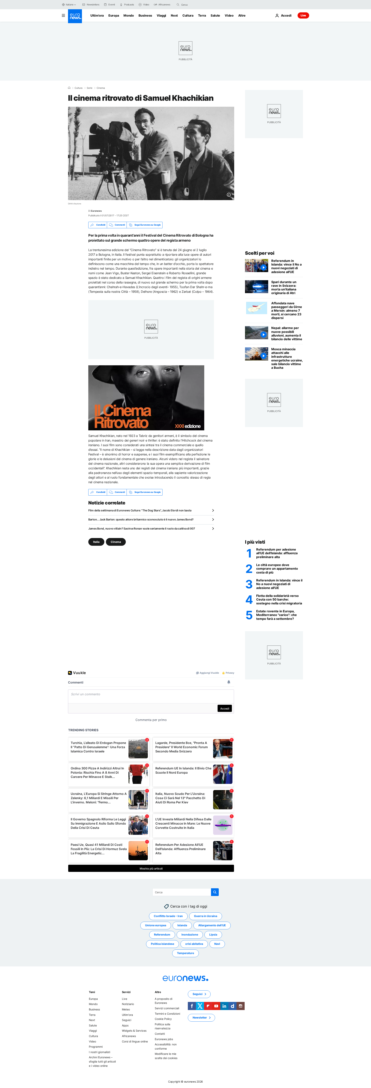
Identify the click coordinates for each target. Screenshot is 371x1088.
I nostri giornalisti (99, 1051)
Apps (125, 1025)
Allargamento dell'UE (212, 925)
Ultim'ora (97, 15)
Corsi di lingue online (135, 1041)
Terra (202, 15)
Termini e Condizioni (167, 1013)
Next (174, 15)
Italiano (69, 4)
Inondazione (189, 934)
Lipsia (213, 934)
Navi (217, 943)
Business (145, 15)
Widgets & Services (134, 1030)
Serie (89, 88)
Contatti (160, 1033)
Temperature (185, 953)
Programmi (96, 1046)
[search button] (178, 5)
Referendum (162, 934)
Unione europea (155, 925)
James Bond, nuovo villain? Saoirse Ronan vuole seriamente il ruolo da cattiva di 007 (141, 528)
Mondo (128, 15)
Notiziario (128, 1004)
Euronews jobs (164, 1039)
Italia (96, 541)
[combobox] (197, 5)
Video (229, 15)
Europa (113, 15)
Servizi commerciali (167, 1008)
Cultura (187, 15)
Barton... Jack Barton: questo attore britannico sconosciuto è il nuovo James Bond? (141, 519)
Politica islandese (162, 943)
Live (303, 15)
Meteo (126, 1009)
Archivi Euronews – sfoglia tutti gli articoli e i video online (102, 1061)
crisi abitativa (194, 943)
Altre (158, 992)
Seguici (126, 1020)
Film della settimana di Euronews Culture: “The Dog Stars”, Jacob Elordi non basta (139, 510)
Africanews (129, 1036)
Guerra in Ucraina (205, 916)
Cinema (101, 88)
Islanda (182, 925)
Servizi (126, 992)
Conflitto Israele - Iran (168, 916)
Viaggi (161, 15)
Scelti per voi (259, 253)
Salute (215, 15)
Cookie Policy (163, 1018)
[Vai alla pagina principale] (75, 16)
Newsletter (200, 1017)
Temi (92, 992)
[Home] (69, 87)
